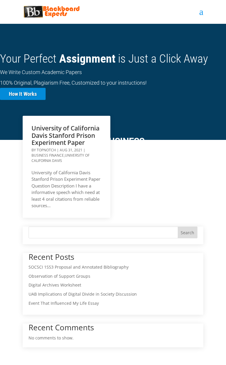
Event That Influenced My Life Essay (64, 303)
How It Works (23, 94)
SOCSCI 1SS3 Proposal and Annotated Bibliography (79, 267)
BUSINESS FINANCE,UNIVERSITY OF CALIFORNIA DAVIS (60, 158)
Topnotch (46, 150)
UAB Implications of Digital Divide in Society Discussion (83, 294)
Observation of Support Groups (59, 276)
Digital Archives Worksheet (55, 285)
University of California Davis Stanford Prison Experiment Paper (65, 135)
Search (187, 232)
